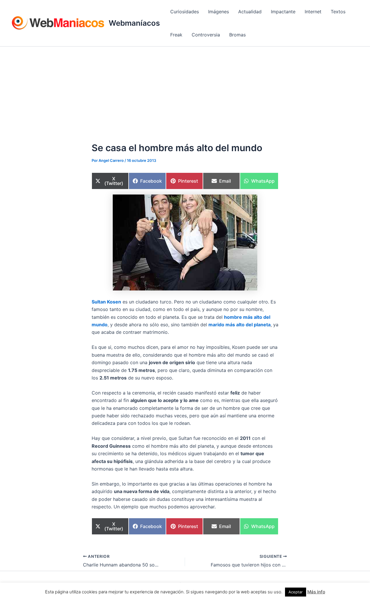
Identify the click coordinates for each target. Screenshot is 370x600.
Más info (316, 592)
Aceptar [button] (295, 592)
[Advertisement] (185, 89)
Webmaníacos (134, 22)
